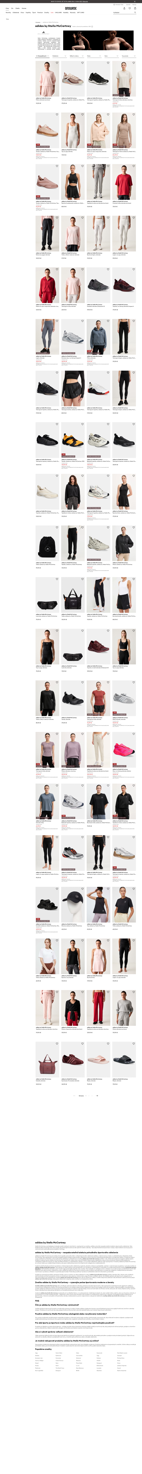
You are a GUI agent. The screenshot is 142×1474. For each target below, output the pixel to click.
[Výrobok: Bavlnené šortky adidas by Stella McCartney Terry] (124, 595)
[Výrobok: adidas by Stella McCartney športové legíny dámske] (98, 233)
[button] (42, 56)
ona (7, 8)
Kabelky (65, 12)
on (12, 8)
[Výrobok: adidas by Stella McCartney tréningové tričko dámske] (73, 285)
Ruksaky (73, 12)
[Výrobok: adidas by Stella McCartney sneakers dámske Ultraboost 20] (98, 285)
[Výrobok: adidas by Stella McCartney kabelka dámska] (47, 1059)
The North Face (60, 1368)
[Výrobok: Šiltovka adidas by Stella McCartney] (73, 905)
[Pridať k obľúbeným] (57, 62)
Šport (34, 12)
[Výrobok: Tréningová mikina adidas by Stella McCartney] (124, 130)
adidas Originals (121, 1365)
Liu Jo (77, 1365)
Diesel (37, 1363)
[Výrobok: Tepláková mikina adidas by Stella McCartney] (73, 491)
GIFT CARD (80, 12)
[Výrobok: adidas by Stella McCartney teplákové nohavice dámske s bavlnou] (47, 1008)
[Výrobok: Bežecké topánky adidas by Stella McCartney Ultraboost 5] (73, 801)
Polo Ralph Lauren (122, 1353)
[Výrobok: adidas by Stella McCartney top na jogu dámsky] (73, 130)
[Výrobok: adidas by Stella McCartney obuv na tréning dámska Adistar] (124, 750)
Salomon (78, 1358)
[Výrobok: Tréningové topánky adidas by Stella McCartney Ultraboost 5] (98, 491)
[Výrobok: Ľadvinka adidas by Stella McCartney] (47, 595)
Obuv (22, 12)
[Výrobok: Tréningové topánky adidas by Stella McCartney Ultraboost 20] (98, 79)
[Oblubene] (130, 8)
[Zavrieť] (134, 1)
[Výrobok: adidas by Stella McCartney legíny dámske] (47, 337)
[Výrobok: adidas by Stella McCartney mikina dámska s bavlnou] (73, 750)
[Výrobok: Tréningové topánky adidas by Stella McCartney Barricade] (73, 853)
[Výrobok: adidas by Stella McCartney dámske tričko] (47, 801)
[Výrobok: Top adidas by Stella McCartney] (98, 905)
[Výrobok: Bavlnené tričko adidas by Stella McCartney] (98, 801)
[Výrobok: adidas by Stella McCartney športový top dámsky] (73, 956)
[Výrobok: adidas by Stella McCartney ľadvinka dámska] (73, 646)
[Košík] (135, 8)
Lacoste (99, 1368)
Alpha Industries (121, 1370)
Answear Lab (39, 1358)
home (24, 8)
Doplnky (28, 12)
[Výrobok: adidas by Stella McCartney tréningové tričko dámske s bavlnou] (124, 79)
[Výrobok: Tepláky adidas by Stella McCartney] (73, 543)
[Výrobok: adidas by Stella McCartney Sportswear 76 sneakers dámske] (73, 1059)
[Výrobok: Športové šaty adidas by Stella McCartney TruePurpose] (124, 491)
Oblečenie (16, 12)
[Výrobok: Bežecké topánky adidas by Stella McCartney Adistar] (98, 440)
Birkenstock (100, 1365)
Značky (46, 12)
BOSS (77, 1370)
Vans (57, 1363)
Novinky (8, 12)
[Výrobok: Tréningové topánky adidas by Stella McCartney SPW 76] (47, 440)
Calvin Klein (59, 1353)
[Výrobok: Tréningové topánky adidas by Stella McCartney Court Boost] (124, 853)
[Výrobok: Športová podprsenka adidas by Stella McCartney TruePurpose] (73, 182)
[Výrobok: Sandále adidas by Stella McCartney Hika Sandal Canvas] (47, 905)
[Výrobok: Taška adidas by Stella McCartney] (47, 543)
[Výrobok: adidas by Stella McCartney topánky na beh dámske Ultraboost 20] (98, 646)
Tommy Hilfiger (39, 1360)
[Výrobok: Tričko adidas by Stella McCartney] (124, 905)
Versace (78, 1360)
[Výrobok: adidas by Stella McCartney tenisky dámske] (73, 698)
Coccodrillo (79, 1355)
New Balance (80, 1368)
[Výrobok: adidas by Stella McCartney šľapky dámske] (98, 1059)
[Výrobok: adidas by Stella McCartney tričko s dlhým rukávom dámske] (73, 233)
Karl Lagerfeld (39, 1370)
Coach (119, 1368)
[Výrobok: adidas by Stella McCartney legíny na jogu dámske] (124, 233)
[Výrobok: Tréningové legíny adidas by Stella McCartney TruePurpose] (98, 853)
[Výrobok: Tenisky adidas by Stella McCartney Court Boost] (47, 130)
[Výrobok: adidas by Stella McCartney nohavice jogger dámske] (47, 233)
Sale (52, 12)
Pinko (118, 1360)
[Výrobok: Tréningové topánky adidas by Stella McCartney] (73, 79)
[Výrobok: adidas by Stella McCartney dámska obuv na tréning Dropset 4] (73, 337)
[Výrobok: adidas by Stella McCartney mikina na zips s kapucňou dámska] (98, 130)
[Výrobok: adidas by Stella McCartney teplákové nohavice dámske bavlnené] (98, 182)
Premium (40, 12)
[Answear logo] (71, 8)
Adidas (37, 1355)
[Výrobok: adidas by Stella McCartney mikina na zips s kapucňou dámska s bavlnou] (47, 285)
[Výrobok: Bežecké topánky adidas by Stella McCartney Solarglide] (98, 543)
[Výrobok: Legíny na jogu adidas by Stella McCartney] (47, 853)
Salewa (99, 1358)
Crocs (118, 1363)
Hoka (77, 1353)
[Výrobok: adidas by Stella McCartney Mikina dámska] (98, 337)
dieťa (18, 8)
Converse (58, 1358)
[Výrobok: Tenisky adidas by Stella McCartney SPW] (73, 440)
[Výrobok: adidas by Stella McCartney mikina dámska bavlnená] (47, 79)
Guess (37, 1365)
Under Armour (59, 1360)
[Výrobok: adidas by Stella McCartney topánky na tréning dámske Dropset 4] (124, 285)
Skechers (99, 1370)
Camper (119, 1355)
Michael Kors (120, 1358)
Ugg (36, 1353)
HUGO (98, 1360)
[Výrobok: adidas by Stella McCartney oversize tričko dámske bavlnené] (124, 182)
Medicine (37, 1368)
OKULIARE (58, 12)
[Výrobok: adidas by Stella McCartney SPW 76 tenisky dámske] (124, 698)
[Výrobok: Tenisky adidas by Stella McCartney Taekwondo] (47, 182)
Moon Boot (79, 1363)
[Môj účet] (124, 8)
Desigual (58, 1370)
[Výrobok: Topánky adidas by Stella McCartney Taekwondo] (47, 491)
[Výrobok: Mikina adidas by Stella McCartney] (124, 543)
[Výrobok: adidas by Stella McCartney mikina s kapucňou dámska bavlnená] (73, 1008)
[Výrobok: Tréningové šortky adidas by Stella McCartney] (73, 388)
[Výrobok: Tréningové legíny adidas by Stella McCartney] (124, 337)
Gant (57, 1365)
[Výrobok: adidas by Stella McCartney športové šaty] (98, 956)
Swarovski (99, 1353)
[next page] (97, 1096)
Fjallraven (58, 1355)
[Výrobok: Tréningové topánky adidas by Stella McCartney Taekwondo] (124, 440)
